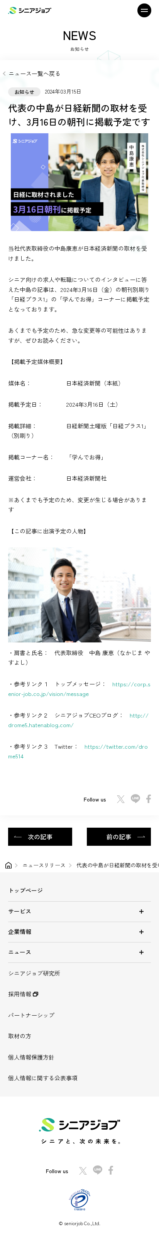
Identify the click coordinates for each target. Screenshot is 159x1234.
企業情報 (19, 931)
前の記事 (119, 836)
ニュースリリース (44, 865)
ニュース (19, 952)
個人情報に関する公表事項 (43, 1078)
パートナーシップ (31, 1015)
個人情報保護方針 (31, 1057)
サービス (19, 911)
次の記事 (40, 836)
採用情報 (20, 994)
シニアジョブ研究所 (34, 973)
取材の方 (19, 1036)
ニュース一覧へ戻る (34, 73)
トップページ (25, 890)
